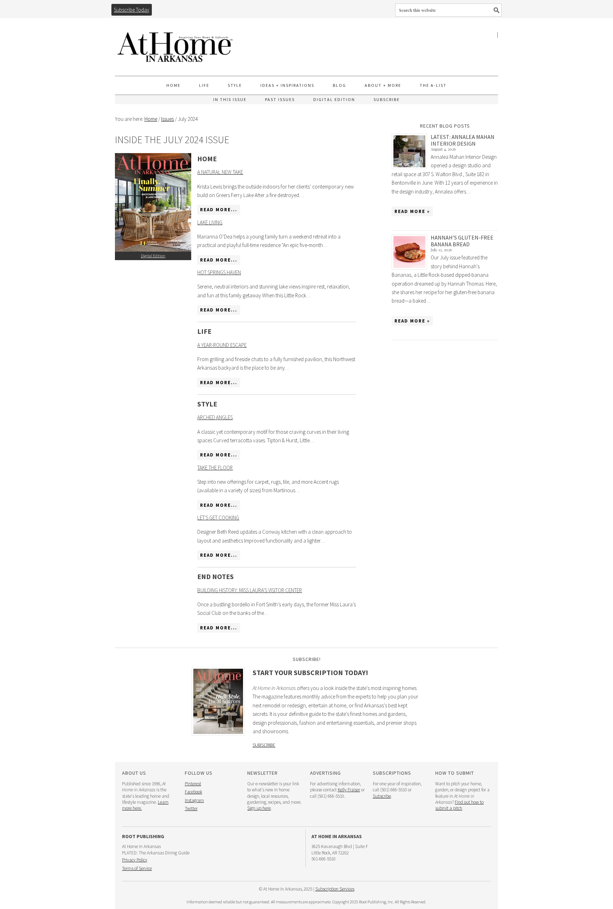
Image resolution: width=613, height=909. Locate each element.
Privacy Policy (134, 860)
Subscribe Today (131, 9)
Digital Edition (153, 255)
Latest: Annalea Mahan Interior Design (463, 140)
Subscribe (264, 745)
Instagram (194, 800)
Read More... (218, 210)
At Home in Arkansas (175, 43)
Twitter (191, 809)
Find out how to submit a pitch (459, 805)
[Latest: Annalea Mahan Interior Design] (411, 151)
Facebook (193, 792)
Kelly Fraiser (349, 790)
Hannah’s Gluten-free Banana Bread (462, 241)
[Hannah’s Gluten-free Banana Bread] (411, 252)
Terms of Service (137, 868)
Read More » (412, 211)
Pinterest (193, 784)
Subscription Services (334, 889)
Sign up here (259, 808)
